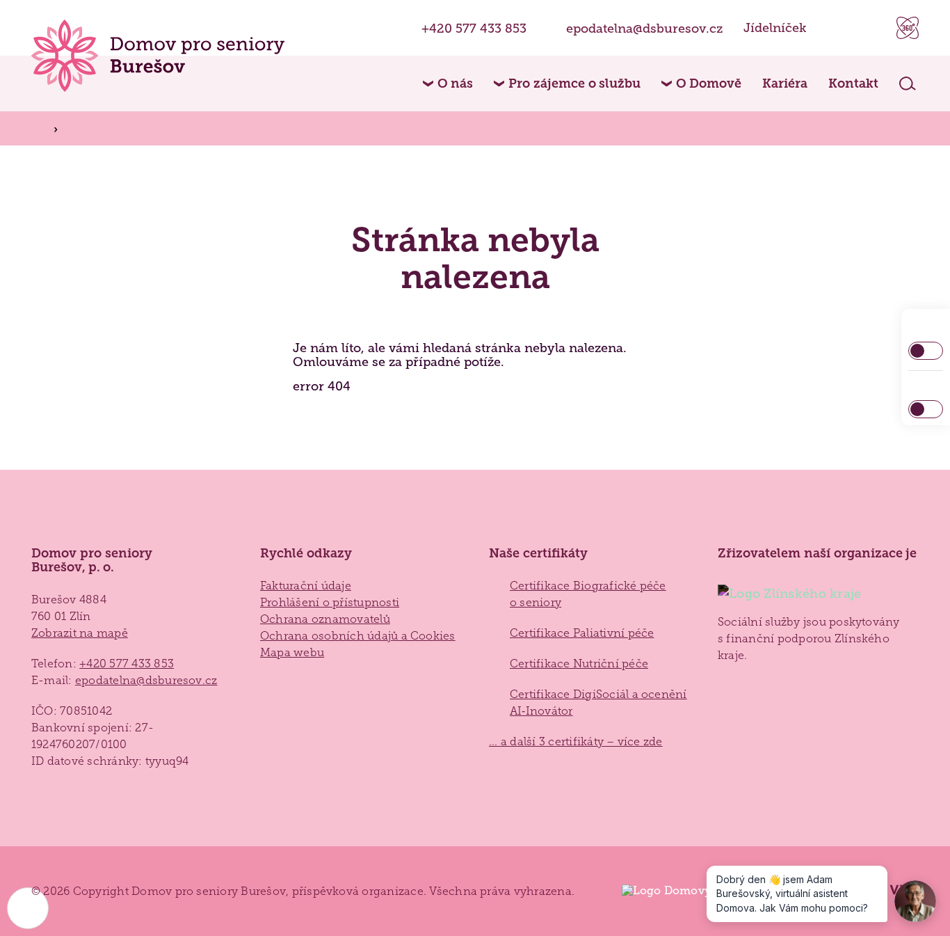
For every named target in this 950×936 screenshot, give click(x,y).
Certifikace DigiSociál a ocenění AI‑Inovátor (598, 702)
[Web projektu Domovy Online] (680, 891)
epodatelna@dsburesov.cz (644, 28)
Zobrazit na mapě (79, 633)
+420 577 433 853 (473, 28)
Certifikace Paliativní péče (582, 633)
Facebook (834, 28)
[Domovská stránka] (157, 55)
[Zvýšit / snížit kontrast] (925, 351)
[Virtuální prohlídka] (907, 28)
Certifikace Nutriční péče (579, 663)
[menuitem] (448, 83)
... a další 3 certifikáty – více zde (576, 741)
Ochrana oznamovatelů (325, 619)
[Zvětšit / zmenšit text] (925, 409)
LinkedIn (869, 28)
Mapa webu (292, 652)
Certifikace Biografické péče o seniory (588, 594)
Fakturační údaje (305, 586)
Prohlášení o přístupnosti (329, 602)
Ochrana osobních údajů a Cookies (358, 636)
